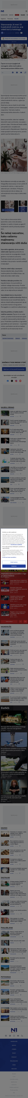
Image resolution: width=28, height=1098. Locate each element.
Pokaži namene (14, 562)
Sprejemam (14, 566)
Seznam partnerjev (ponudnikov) (9, 557)
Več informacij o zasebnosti (16, 544)
